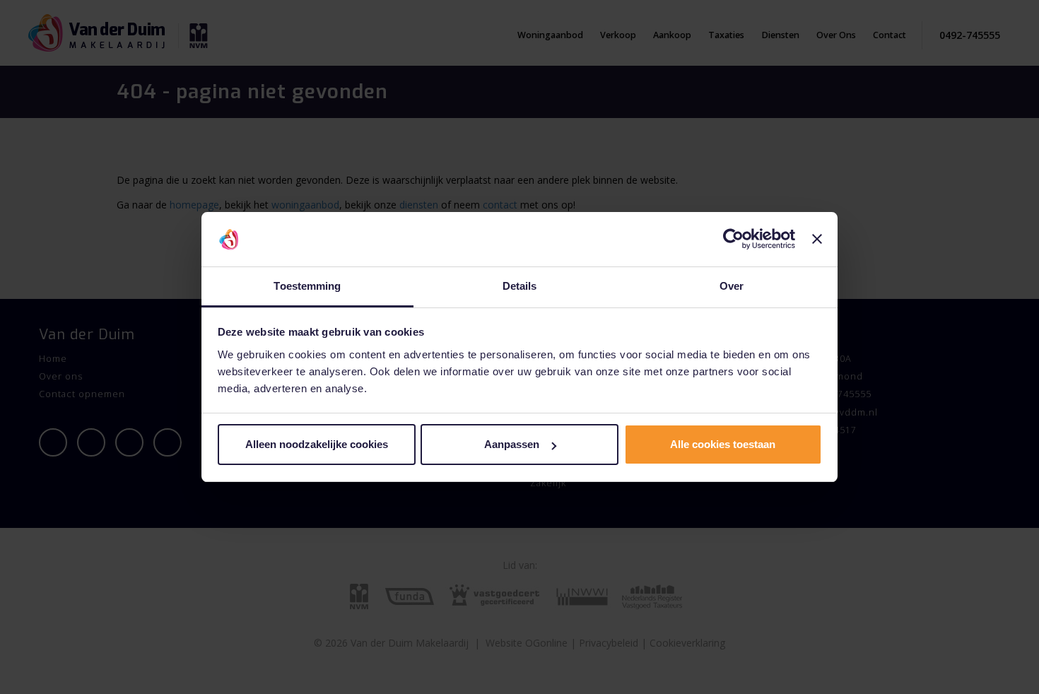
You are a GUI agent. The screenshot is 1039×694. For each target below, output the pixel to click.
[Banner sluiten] (817, 240)
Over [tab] (732, 286)
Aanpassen (511, 444)
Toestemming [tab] (307, 286)
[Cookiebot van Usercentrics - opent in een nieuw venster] (733, 239)
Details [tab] (520, 286)
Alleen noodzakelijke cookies (316, 444)
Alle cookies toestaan (722, 444)
